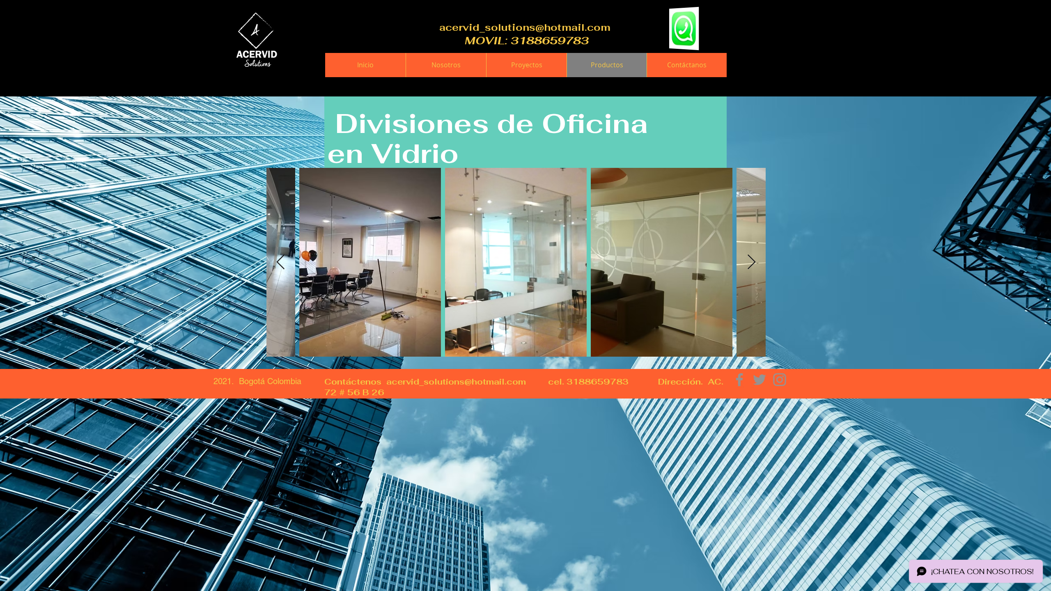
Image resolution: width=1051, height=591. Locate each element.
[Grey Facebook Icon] (739, 379)
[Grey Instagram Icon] (779, 379)
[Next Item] (751, 262)
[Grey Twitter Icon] (759, 379)
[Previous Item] (280, 262)
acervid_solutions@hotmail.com (524, 27)
